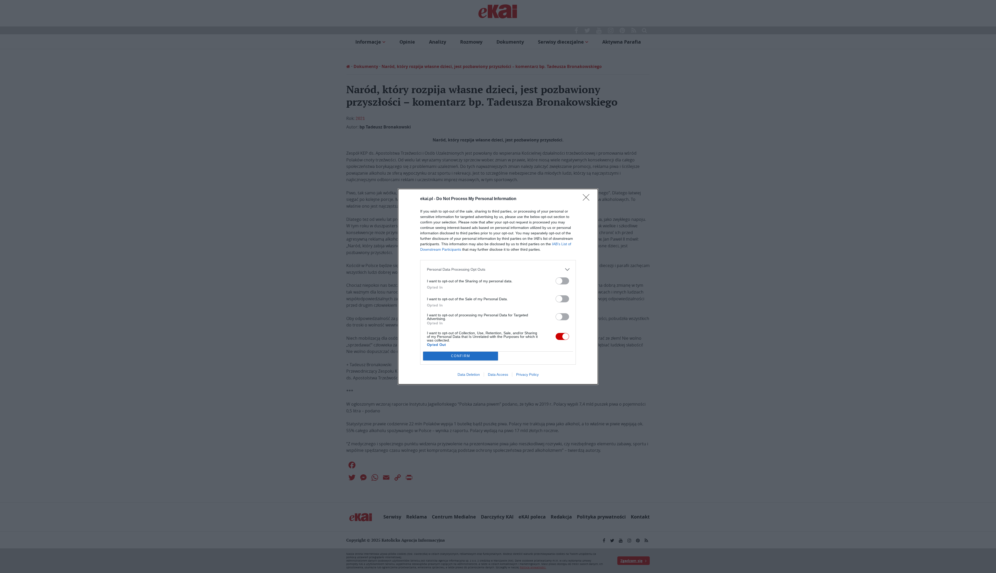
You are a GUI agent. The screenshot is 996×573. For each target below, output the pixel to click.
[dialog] (498, 286)
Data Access (498, 374)
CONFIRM (460, 356)
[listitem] (498, 269)
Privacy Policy (527, 374)
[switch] (562, 280)
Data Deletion (469, 374)
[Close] (588, 199)
